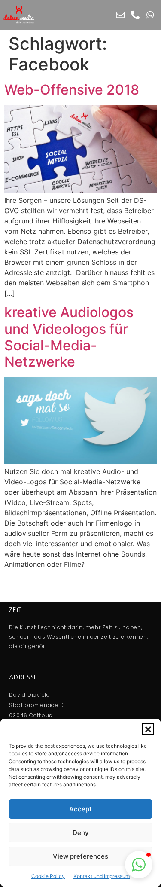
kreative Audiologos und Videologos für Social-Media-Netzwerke (69, 337)
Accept (80, 809)
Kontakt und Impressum (101, 876)
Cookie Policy (48, 876)
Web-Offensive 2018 (71, 89)
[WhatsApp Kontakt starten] (150, 15)
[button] (148, 729)
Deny (81, 833)
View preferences (80, 856)
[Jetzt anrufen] (135, 15)
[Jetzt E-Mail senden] (120, 15)
